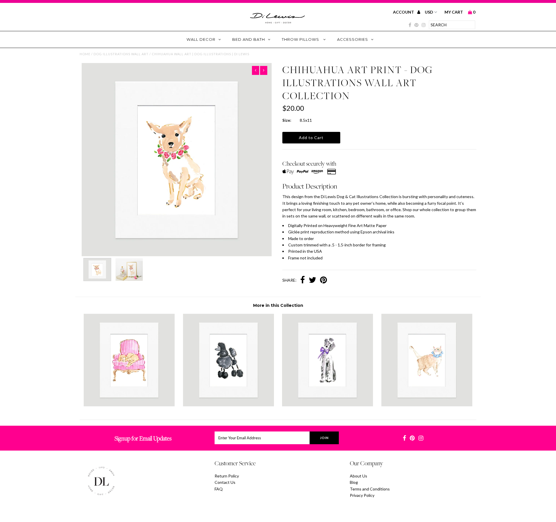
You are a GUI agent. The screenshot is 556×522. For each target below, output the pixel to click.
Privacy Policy (362, 495)
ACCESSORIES (352, 39)
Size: (286, 120)
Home (85, 54)
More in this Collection (278, 305)
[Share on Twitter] (312, 280)
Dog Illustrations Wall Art (121, 54)
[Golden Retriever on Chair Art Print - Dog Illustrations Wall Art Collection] (129, 404)
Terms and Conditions (370, 488)
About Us (358, 475)
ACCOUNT (404, 12)
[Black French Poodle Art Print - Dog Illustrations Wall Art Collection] (228, 404)
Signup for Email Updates (142, 438)
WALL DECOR (200, 39)
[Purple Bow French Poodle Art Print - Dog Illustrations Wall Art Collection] (327, 404)
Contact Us (225, 482)
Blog (354, 482)
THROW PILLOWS (301, 39)
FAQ (219, 488)
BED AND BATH (248, 39)
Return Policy (227, 475)
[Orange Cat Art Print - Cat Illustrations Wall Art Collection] (426, 404)
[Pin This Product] (323, 280)
